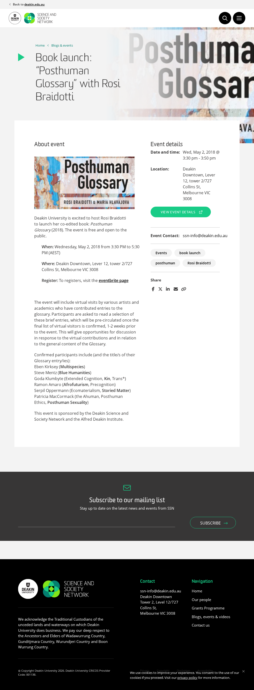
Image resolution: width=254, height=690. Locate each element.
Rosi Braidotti (199, 263)
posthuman (165, 263)
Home (40, 45)
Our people (201, 599)
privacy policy (187, 677)
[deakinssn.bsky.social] (161, 624)
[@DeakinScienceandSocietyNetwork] (152, 624)
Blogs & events (62, 45)
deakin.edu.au (34, 4)
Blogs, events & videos (211, 616)
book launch (189, 252)
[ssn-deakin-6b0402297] (143, 624)
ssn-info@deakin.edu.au (205, 235)
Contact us (201, 625)
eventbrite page (113, 280)
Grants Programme (208, 608)
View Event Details (178, 212)
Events (161, 252)
